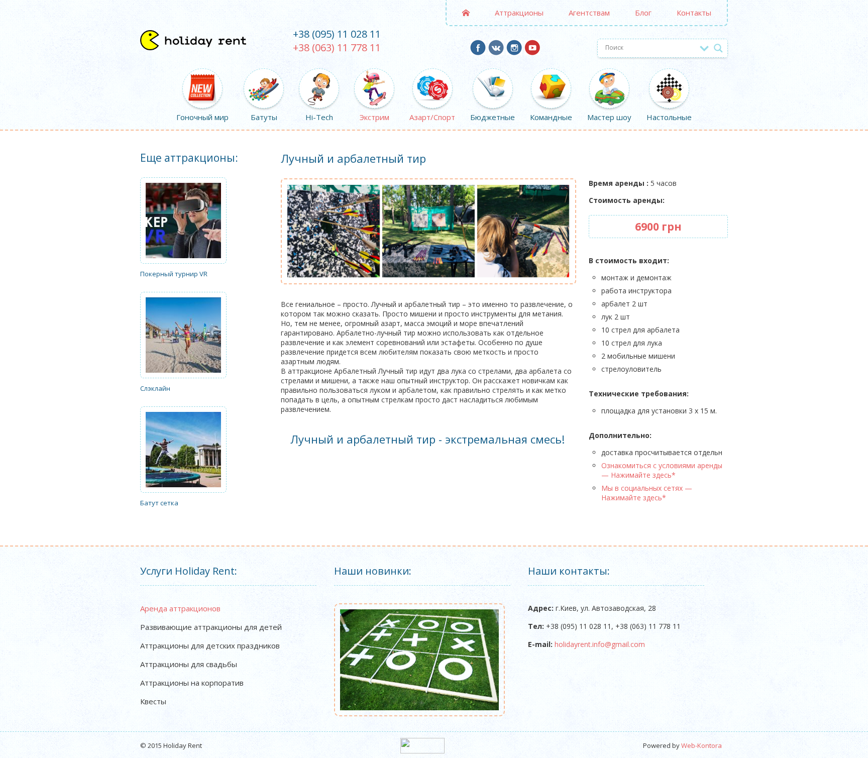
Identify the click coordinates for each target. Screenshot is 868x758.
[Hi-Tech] (319, 76)
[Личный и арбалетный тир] (428, 231)
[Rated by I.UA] (422, 750)
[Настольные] (669, 76)
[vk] (496, 51)
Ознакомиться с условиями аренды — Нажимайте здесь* (661, 470)
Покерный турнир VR (173, 273)
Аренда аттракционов (180, 608)
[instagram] (514, 51)
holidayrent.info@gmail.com (600, 644)
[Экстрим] (374, 76)
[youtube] (532, 51)
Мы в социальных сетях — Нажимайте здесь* (646, 492)
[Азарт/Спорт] (432, 76)
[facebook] (478, 51)
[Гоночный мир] (202, 76)
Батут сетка (159, 502)
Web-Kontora (701, 745)
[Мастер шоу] (609, 76)
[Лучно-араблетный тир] (333, 231)
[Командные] (551, 76)
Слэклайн (155, 388)
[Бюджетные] (492, 76)
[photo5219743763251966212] (523, 231)
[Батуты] (263, 76)
